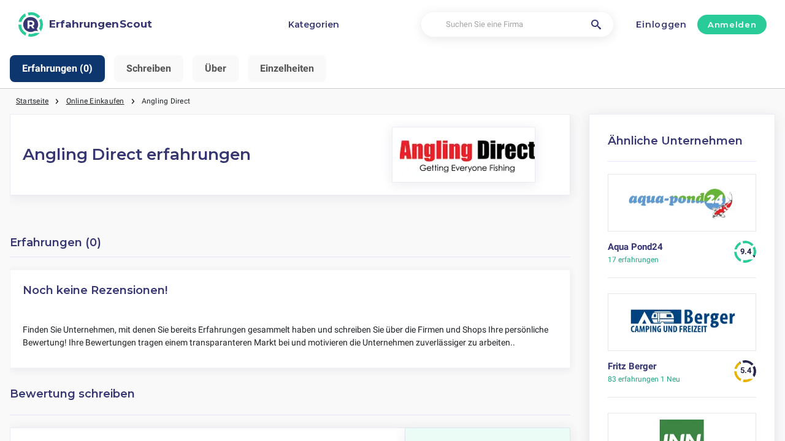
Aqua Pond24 (635, 246)
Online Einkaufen (95, 101)
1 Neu (644, 379)
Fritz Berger (632, 366)
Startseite (32, 101)
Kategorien (313, 24)
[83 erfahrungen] (682, 326)
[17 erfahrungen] (682, 207)
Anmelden (732, 24)
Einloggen (661, 24)
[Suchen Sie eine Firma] (596, 24)
